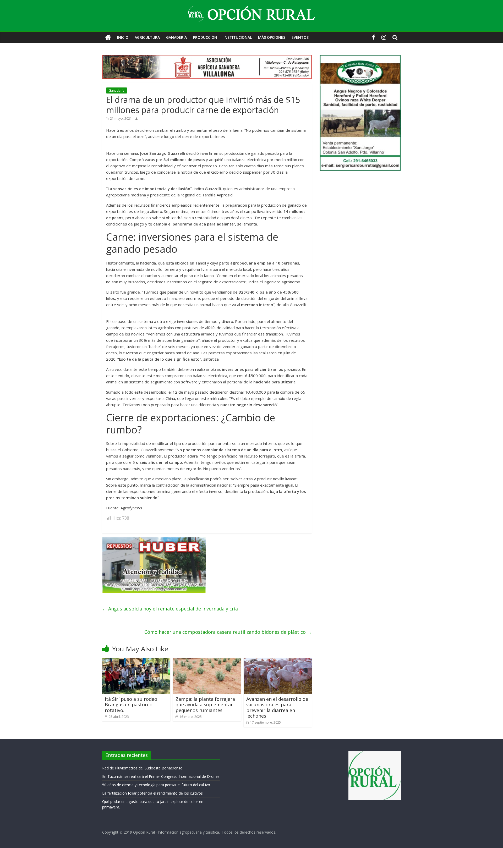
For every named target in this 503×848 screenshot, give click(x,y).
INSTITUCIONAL (237, 37)
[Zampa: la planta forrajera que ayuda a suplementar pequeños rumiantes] (207, 661)
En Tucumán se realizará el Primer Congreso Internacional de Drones (161, 776)
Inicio (122, 37)
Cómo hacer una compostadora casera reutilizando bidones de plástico (228, 632)
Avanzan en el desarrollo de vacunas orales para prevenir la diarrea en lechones (277, 707)
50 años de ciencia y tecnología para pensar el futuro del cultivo (156, 784)
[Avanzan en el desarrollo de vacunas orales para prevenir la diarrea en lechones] (278, 661)
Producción (205, 37)
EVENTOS (300, 37)
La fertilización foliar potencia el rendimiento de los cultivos (152, 793)
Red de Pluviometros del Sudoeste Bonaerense (142, 768)
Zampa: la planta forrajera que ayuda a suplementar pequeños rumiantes (205, 704)
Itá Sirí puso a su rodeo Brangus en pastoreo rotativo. (131, 704)
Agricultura (147, 37)
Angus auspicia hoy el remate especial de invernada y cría (170, 608)
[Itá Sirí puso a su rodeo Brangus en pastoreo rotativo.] (136, 661)
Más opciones (271, 37)
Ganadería (176, 37)
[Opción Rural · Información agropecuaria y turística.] (108, 37)
